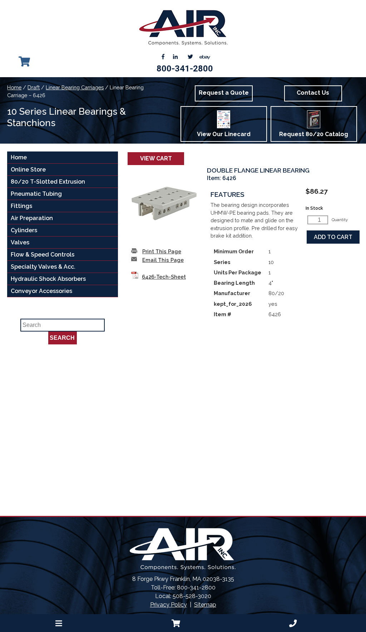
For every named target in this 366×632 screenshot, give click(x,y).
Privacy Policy (168, 604)
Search (62, 338)
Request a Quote (224, 92)
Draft (34, 87)
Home (14, 87)
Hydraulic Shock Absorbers (48, 278)
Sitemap (205, 604)
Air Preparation (32, 218)
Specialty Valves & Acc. (43, 266)
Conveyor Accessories (41, 291)
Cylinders (24, 230)
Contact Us (313, 92)
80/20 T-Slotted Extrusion (48, 181)
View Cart (156, 158)
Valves (20, 242)
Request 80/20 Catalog (313, 134)
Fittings (21, 206)
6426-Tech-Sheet (164, 277)
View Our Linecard (224, 134)
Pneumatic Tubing (36, 193)
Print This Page (161, 251)
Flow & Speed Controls (42, 254)
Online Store (28, 169)
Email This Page (163, 260)
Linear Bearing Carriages (75, 87)
